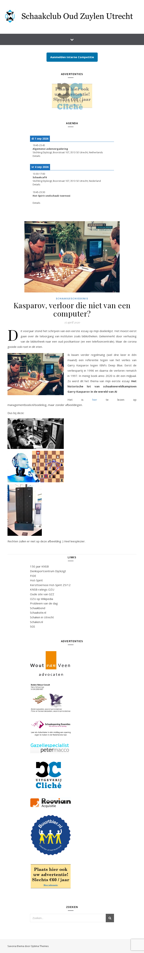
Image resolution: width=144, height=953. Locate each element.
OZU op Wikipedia (41, 599)
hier (94, 399)
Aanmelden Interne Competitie (72, 57)
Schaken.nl (36, 622)
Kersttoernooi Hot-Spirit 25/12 (50, 585)
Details (36, 156)
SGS (32, 626)
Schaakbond (37, 608)
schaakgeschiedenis (72, 298)
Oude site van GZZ (42, 594)
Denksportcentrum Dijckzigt (48, 571)
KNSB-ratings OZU (42, 589)
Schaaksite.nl (38, 612)
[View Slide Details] (72, 96)
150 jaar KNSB (39, 566)
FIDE (33, 576)
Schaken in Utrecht (42, 617)
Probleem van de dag (44, 603)
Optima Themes (40, 946)
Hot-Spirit (36, 580)
